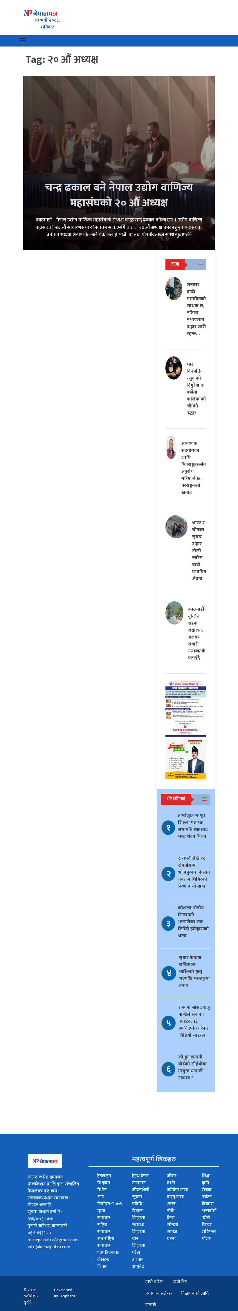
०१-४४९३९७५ (39, 1233)
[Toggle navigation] (23, 40)
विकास (208, 1204)
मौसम (206, 1239)
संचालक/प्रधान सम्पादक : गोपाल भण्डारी (49, 1201)
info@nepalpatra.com (49, 1247)
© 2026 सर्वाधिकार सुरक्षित (31, 1296)
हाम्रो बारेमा (154, 1282)
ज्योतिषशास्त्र (177, 1190)
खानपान (139, 1183)
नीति (170, 1211)
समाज (172, 1232)
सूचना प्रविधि (137, 1200)
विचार (102, 1267)
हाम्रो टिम (180, 1282)
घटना (171, 1239)
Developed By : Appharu (64, 1293)
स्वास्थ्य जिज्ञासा (138, 1228)
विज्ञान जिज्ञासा (138, 1214)
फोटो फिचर (207, 1221)
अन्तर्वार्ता (209, 1211)
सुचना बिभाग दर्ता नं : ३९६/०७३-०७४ (45, 1215)
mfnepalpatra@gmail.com (53, 1240)
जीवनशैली (140, 1190)
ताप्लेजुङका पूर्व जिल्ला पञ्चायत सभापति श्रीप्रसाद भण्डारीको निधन (193, 826)
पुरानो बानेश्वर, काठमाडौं (47, 1226)
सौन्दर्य (172, 1225)
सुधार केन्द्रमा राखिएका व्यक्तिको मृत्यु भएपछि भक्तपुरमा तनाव (194, 972)
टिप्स (171, 1218)
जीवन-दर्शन (172, 1179)
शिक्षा (206, 1176)
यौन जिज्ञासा (138, 1242)
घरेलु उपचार (137, 1256)
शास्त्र (171, 1204)
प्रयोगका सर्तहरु (158, 1293)
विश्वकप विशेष (103, 1186)
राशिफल (209, 1232)
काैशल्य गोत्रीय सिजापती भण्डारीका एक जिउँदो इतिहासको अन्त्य (193, 922)
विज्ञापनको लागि (195, 1293)
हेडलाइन (104, 1176)
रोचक (207, 1190)
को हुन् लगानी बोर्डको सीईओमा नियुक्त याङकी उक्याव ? (192, 1067)
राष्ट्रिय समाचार (103, 1228)
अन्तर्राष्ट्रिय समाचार (105, 1242)
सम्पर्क (150, 1305)
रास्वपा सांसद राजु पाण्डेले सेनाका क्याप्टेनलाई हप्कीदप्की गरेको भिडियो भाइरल (194, 1021)
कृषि (205, 1183)
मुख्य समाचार (103, 1214)
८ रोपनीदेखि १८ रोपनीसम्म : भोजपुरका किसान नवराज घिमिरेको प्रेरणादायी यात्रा (194, 872)
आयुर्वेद (138, 1267)
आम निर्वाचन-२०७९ (109, 1200)
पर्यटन (207, 1197)
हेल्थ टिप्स (140, 1176)
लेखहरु (103, 1260)
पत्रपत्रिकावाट (108, 1253)
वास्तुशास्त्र (175, 1197)
